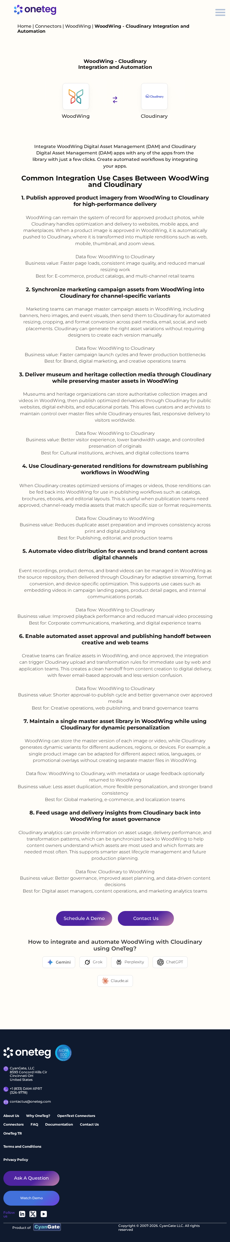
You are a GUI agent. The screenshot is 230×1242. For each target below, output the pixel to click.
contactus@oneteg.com (30, 1102)
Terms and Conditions (22, 1146)
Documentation (59, 1124)
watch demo (31, 1198)
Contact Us (89, 1124)
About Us (11, 1116)
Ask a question (31, 1178)
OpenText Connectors (76, 1116)
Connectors (48, 26)
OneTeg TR (12, 1133)
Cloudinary (154, 116)
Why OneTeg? (38, 1116)
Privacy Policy (15, 1160)
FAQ (34, 1124)
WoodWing (78, 26)
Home (24, 26)
